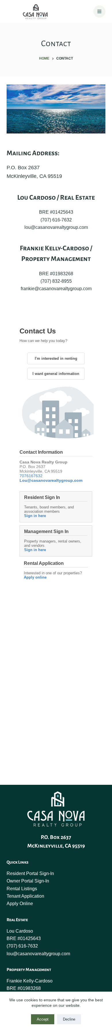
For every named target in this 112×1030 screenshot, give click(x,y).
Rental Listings (22, 888)
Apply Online (20, 903)
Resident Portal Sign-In (30, 873)
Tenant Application (25, 896)
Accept (43, 1019)
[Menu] (99, 11)
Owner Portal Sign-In (28, 880)
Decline (69, 1019)
